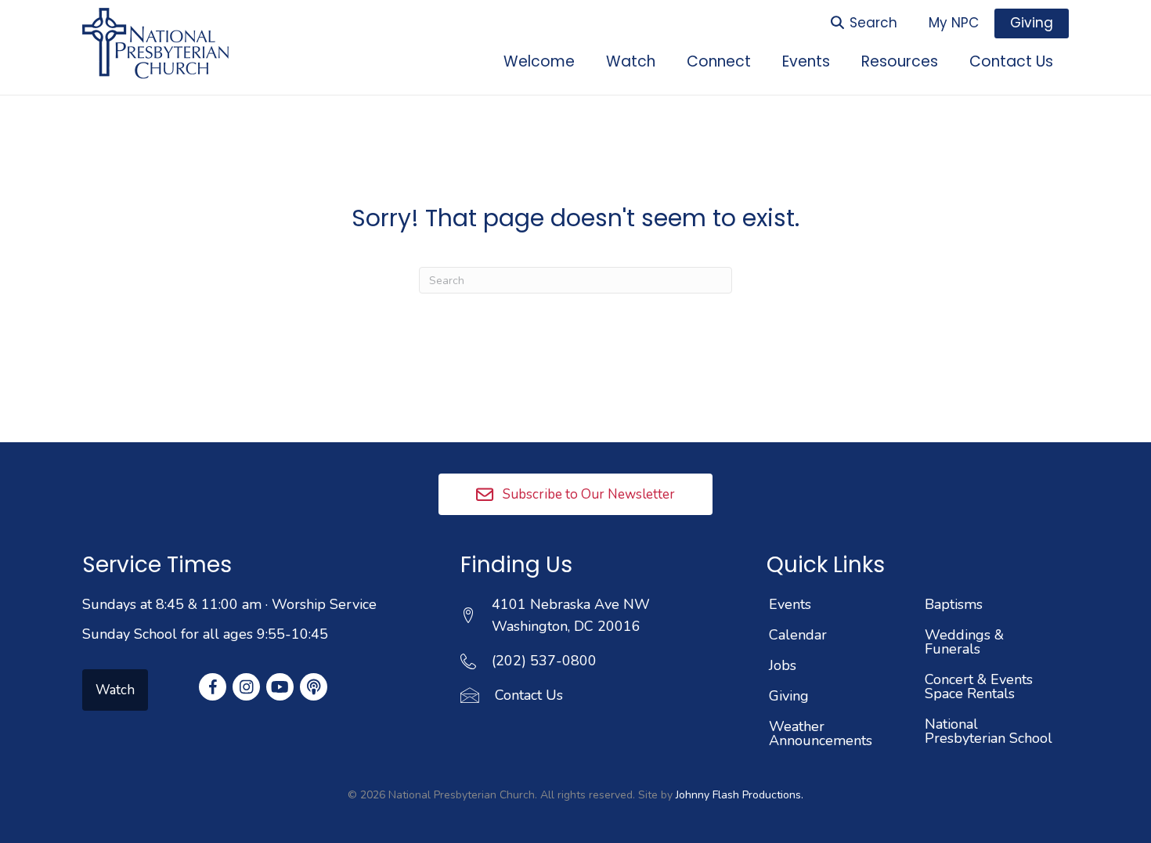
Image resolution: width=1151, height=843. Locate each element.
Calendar (798, 634)
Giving (789, 695)
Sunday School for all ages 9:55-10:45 (205, 634)
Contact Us (529, 695)
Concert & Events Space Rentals (979, 686)
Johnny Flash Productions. (739, 794)
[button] (575, 494)
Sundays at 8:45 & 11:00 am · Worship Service (229, 604)
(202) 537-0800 (544, 660)
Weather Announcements (820, 733)
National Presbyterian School (988, 731)
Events (790, 604)
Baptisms (954, 604)
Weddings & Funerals (964, 641)
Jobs (782, 665)
